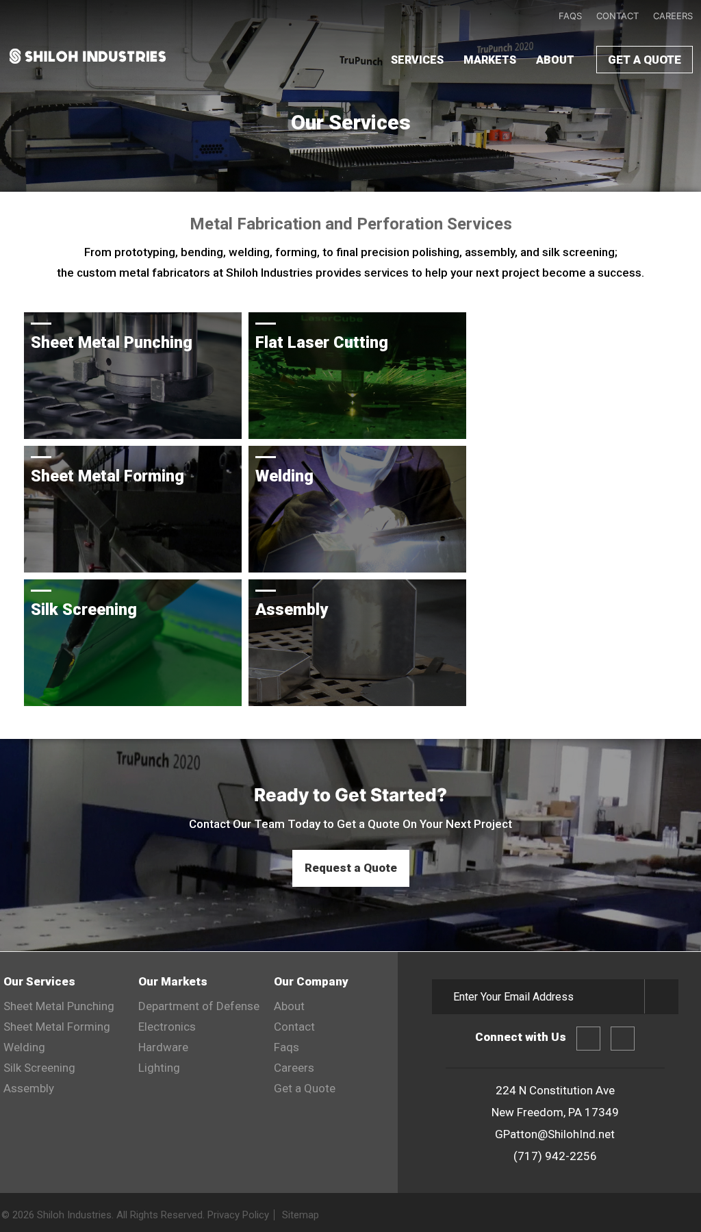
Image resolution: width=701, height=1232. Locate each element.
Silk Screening (39, 1067)
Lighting (159, 1067)
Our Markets (172, 981)
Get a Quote (644, 59)
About (555, 59)
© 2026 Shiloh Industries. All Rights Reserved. (160, 1215)
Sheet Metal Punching (58, 1006)
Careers (673, 15)
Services (417, 59)
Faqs (570, 15)
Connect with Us (520, 1037)
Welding (24, 1047)
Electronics (167, 1026)
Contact (617, 15)
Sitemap (300, 1215)
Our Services (39, 981)
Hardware (163, 1047)
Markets (489, 59)
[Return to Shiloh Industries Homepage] (87, 64)
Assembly (28, 1088)
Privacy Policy (238, 1215)
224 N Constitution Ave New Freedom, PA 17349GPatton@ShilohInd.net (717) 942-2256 (555, 1123)
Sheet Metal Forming (56, 1026)
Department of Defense (198, 1006)
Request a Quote (351, 868)
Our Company (311, 981)
